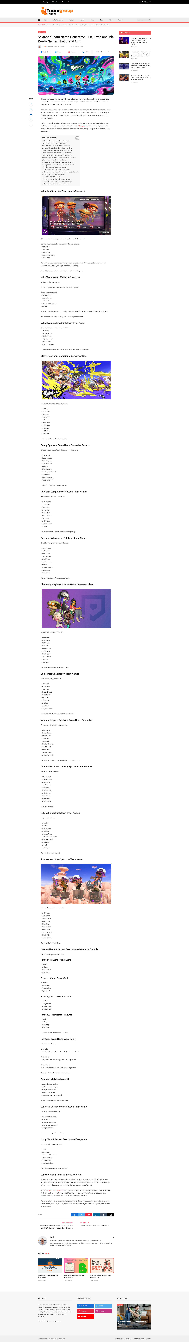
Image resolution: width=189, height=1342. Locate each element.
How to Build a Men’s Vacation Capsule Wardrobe (132, 1323)
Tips (110, 20)
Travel (120, 20)
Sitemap (148, 1338)
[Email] (31, 124)
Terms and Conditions (68, 2)
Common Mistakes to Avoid (52, 177)
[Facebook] (31, 104)
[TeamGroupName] (57, 11)
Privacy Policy (56, 2)
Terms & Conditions (138, 1338)
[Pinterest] (31, 119)
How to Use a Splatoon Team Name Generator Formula (61, 172)
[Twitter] (31, 109)
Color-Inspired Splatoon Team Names (55, 160)
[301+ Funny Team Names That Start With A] (102, 1265)
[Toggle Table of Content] (76, 138)
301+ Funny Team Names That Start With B (74, 1276)
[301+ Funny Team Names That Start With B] (76, 1265)
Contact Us (128, 1338)
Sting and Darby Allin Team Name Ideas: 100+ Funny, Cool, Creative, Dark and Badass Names (141, 41)
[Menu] (39, 19)
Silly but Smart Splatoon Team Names (55, 167)
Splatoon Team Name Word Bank (54, 174)
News (92, 20)
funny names (83, 126)
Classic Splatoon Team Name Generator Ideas (57, 148)
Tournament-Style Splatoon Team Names (57, 170)
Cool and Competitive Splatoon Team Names (57, 153)
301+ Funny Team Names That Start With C (48, 1276)
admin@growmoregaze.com (52, 1321)
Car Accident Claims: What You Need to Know (94, 1226)
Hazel (45, 46)
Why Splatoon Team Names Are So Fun (56, 184)
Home (46, 20)
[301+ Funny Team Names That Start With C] (50, 1265)
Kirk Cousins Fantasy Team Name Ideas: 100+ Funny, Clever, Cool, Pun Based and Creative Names (141, 54)
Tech (101, 20)
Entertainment (57, 20)
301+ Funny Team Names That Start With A (100, 1276)
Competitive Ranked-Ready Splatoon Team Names (59, 165)
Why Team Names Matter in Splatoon (55, 143)
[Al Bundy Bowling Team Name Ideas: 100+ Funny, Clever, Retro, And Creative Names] (124, 77)
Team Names (42, 32)
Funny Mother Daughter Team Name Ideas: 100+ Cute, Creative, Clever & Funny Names (141, 65)
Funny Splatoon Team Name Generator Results (58, 150)
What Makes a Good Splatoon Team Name (56, 145)
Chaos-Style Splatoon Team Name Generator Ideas (59, 158)
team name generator (56, 1190)
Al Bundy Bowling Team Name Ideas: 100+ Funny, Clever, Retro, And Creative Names (141, 77)
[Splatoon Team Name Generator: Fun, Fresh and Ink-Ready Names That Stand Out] (76, 75)
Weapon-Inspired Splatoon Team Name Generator (60, 162)
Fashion (71, 20)
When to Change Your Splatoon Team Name (57, 179)
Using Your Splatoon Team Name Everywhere (58, 181)
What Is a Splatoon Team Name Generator (56, 141)
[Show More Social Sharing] (108, 52)
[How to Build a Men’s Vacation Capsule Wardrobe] (134, 1317)
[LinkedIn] (31, 114)
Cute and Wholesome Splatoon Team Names (57, 155)
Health (82, 20)
